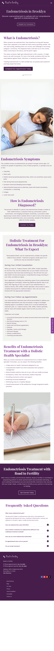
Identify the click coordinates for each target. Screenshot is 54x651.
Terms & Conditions (11, 591)
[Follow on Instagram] (44, 577)
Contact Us (9, 596)
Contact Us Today (27, 225)
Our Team (9, 586)
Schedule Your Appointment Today (18, 69)
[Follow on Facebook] (42, 577)
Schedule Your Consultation (26, 24)
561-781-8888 (21, 564)
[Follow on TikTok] (50, 577)
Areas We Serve (10, 581)
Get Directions (7, 573)
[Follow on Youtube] (47, 577)
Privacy (8, 588)
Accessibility (9, 594)
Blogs (8, 583)
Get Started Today (27, 493)
